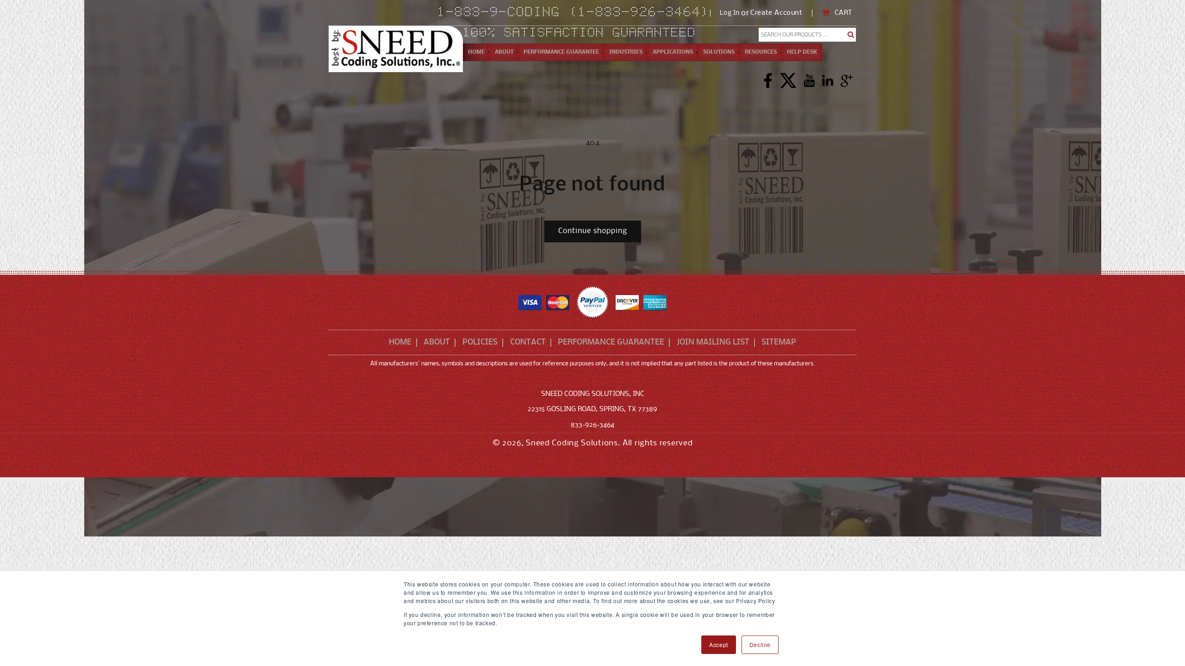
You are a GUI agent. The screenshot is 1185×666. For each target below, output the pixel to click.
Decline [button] (760, 644)
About (437, 343)
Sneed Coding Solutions (571, 443)
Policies (480, 343)
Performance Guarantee (611, 343)
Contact (528, 343)
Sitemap (778, 343)
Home (400, 343)
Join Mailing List (713, 343)
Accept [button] (718, 644)
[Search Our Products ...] (851, 35)
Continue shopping (592, 231)
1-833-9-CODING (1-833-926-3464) (573, 13)
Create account (776, 13)
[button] (504, 52)
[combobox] (807, 35)
